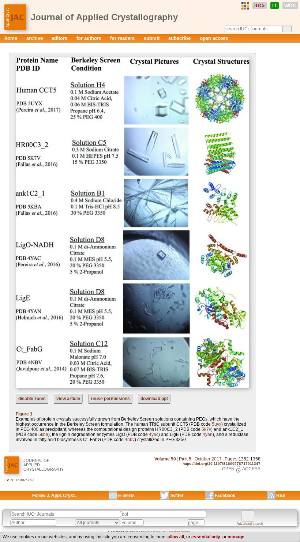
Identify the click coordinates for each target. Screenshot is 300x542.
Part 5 (185, 459)
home (11, 38)
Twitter (177, 495)
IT (274, 5)
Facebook (225, 495)
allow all (176, 536)
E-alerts (126, 495)
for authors (89, 38)
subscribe (180, 38)
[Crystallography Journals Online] (245, 6)
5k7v (206, 429)
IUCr (259, 5)
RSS (280, 495)
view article (68, 398)
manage (236, 536)
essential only (205, 536)
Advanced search (250, 524)
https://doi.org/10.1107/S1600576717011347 (221, 464)
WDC (290, 5)
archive (35, 38)
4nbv (130, 439)
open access (214, 38)
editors (60, 38)
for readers (123, 38)
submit (152, 38)
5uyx (216, 424)
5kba (43, 434)
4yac (153, 434)
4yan (208, 434)
